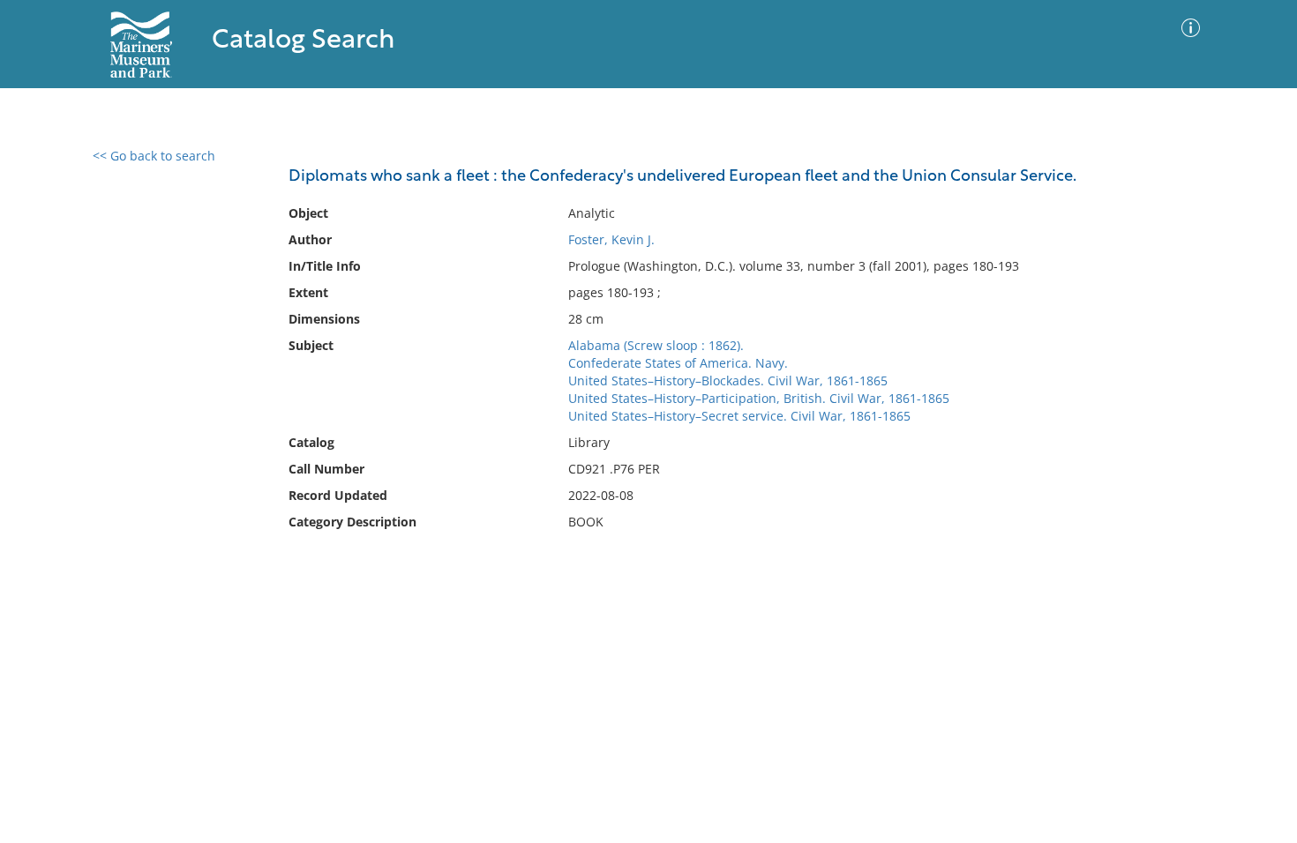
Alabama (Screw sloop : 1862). (656, 345)
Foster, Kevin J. (611, 239)
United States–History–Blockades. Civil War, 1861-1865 (728, 380)
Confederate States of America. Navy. (678, 362)
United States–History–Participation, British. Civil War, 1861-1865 (758, 398)
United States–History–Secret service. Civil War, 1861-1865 (739, 415)
